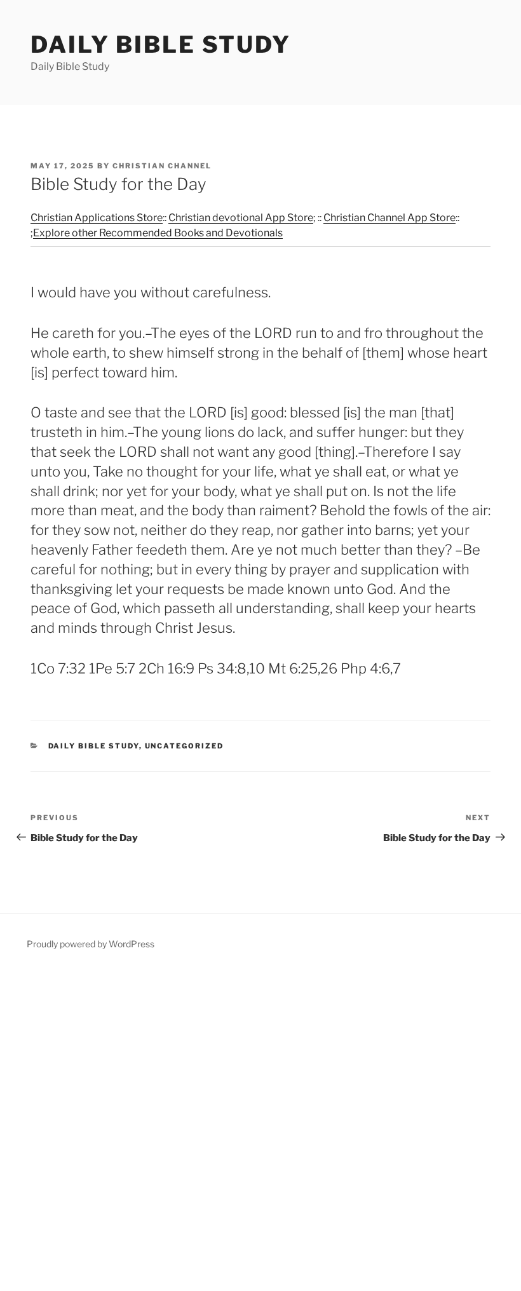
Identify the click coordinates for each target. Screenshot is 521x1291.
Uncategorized (184, 745)
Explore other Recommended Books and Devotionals (158, 233)
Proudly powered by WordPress (90, 943)
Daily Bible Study (160, 44)
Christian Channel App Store (389, 218)
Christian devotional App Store (240, 218)
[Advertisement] (260, 1130)
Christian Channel (162, 165)
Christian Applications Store (96, 218)
